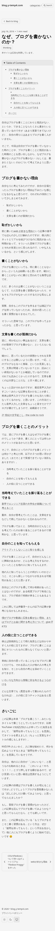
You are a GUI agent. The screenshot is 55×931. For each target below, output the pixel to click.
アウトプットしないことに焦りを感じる (23, 549)
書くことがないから (23, 78)
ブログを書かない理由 (18, 69)
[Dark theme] (10, 919)
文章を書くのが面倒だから (26, 82)
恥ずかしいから (21, 73)
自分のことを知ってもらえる (27, 102)
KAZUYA (19, 727)
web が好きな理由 (23, 231)
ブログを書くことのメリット (21, 88)
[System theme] (16, 919)
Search (49, 5)
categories (35, 5)
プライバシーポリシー (12, 913)
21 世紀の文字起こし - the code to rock (23, 415)
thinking (7, 47)
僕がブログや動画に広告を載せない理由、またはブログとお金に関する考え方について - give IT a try (27, 622)
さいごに (12, 113)
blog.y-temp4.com (19, 908)
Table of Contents (16, 62)
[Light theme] (4, 919)
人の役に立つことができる (26, 107)
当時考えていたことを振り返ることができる (29, 96)
